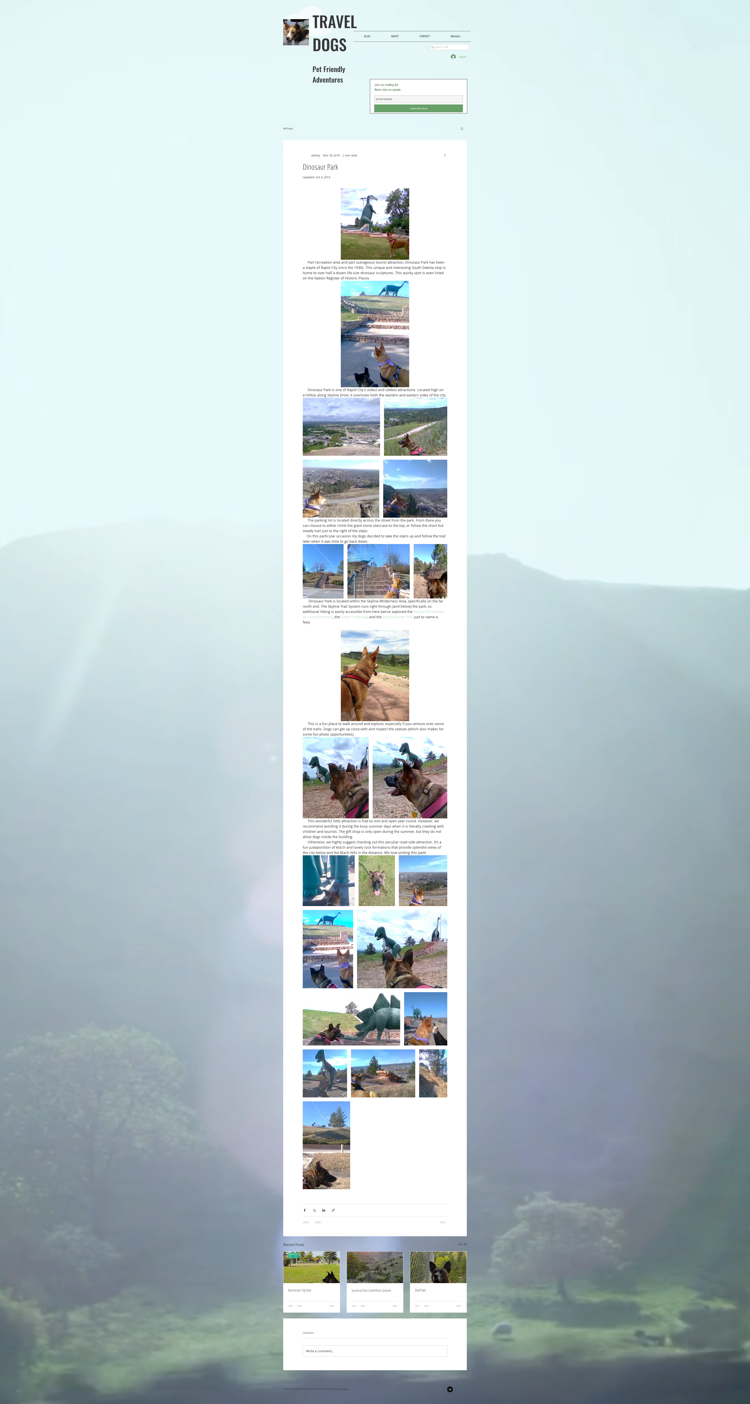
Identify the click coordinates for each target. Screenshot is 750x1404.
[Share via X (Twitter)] (314, 1210)
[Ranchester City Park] (311, 1267)
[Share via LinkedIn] (324, 1210)
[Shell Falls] (438, 1267)
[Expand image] (341, 427)
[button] (462, 128)
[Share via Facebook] (304, 1210)
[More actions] (445, 155)
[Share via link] (333, 1210)
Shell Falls (420, 1290)
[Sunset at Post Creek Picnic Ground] (375, 1267)
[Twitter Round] (450, 1389)
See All (462, 1244)
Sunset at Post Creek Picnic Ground (371, 1290)
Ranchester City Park (299, 1290)
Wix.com (344, 1388)
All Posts (288, 128)
